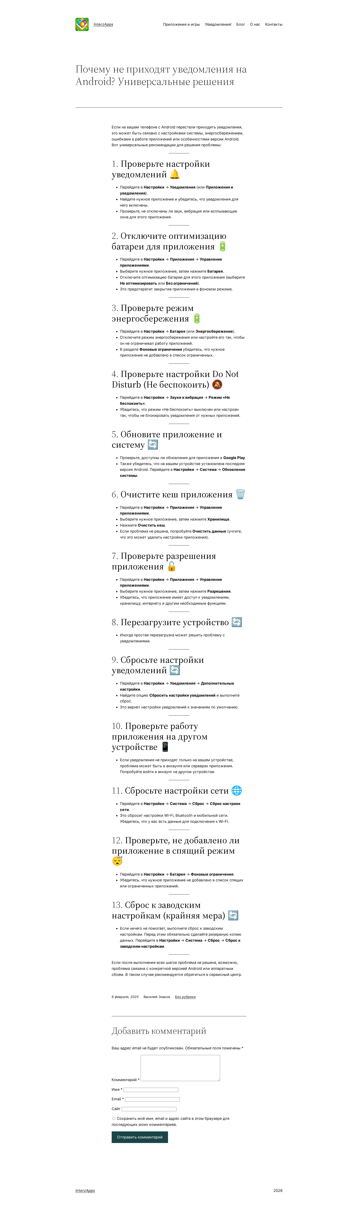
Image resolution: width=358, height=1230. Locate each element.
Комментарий (126, 1080)
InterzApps (103, 24)
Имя (117, 1089)
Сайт (116, 1109)
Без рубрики (185, 997)
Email (118, 1099)
